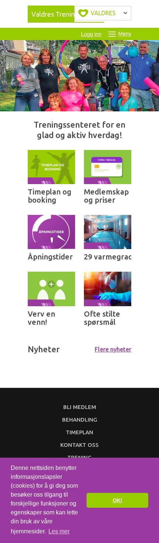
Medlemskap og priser (106, 195)
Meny (124, 34)
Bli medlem (79, 407)
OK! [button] (117, 500)
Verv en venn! (41, 318)
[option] (79, 75)
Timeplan (79, 432)
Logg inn (91, 34)
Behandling (79, 419)
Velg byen (102, 13)
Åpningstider (50, 256)
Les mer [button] (59, 531)
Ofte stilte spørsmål (102, 318)
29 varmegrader (112, 256)
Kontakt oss (79, 445)
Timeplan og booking (49, 195)
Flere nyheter (113, 349)
